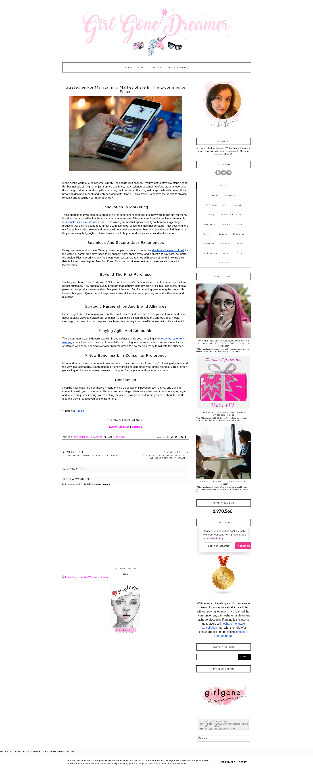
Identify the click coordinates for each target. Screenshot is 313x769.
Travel (240, 224)
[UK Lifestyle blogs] (223, 594)
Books (240, 243)
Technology (210, 253)
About (142, 67)
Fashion (207, 234)
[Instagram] (229, 174)
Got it (243, 762)
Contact (156, 67)
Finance (225, 243)
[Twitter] (218, 174)
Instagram (137, 426)
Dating (210, 215)
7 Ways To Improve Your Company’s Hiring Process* (223, 482)
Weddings (210, 224)
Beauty (223, 234)
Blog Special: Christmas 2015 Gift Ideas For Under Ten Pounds (223, 413)
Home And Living (231, 215)
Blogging (239, 234)
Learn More (227, 762)
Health (226, 224)
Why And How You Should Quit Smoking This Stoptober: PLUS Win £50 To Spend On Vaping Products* (223, 343)
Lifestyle (237, 205)
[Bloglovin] (223, 174)
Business (121, 437)
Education (224, 263)
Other (240, 253)
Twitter (113, 426)
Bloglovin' (124, 426)
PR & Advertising (178, 67)
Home (128, 67)
